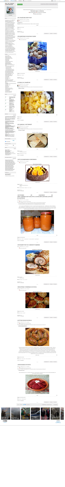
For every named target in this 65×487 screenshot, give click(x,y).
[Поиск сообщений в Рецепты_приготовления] (13, 140)
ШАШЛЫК (6, 86)
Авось (25, 0)
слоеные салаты (7, 51)
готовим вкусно (7, 28)
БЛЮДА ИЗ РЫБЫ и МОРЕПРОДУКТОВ (8, 63)
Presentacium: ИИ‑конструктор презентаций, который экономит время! (9, 122)
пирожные (11, 42)
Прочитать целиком (30, 86)
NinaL (6, 162)
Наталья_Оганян (11, 166)
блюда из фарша (10, 23)
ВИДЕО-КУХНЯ (7, 56)
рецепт (10, 44)
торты (9, 52)
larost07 (8, 163)
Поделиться (55, 33)
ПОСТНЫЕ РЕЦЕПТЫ (8, 91)
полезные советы (8, 43)
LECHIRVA (6, 161)
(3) (13, 108)
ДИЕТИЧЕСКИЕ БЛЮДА (23, 397)
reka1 (6, 164)
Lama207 (9, 161)
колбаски (20, 358)
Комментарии (12, 3)
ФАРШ (6, 85)
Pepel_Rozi (8, 162)
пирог (13, 41)
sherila (8, 164)
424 (45, 404)
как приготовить (10, 35)
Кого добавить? (12, 152)
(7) (14, 111)
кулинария (7, 37)
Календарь (55, 404)
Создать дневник (20, 4)
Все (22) (15, 95)
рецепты (7, 45)
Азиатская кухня (8, 67)
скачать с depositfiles (11, 49)
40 (47, 404)
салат (11, 48)
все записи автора (24, 39)
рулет (23, 279)
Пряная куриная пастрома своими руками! (12, 107)
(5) (13, 102)
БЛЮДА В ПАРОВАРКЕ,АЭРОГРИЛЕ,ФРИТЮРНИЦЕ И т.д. (11, 83)
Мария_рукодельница (8, 154)
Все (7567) (14, 158)
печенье (10, 41)
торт (7, 52)
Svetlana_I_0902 (12, 162)
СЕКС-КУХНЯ (7, 89)
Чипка (9, 168)
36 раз (21, 77)
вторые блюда (7, 27)
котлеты (13, 36)
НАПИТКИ (6, 76)
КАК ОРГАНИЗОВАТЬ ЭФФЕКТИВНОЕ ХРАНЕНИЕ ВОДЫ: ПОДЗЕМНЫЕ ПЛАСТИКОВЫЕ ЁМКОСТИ (10, 126)
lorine (20, 39)
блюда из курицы (8, 21)
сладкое (13, 50)
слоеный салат (11, 51)
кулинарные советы (11, 39)
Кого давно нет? (7, 152)
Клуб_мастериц (13, 153)
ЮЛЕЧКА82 (11, 168)
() (48, 33)
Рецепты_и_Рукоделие (8, 150)
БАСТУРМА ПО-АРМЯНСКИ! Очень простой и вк (12, 101)
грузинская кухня (9, 29)
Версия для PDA (58, 421)
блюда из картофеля (28, 358)
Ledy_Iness (12, 161)
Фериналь (6, 168)
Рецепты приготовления (5, 4)
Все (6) (15, 148)
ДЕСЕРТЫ (21, 184)
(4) (13, 105)
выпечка (12, 27)
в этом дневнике (8, 141)
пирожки (9, 42)
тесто (6, 52)
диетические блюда (11, 30)
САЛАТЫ (6, 60)
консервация (10, 36)
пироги (6, 42)
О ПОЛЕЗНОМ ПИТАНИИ (8, 79)
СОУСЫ (6, 77)
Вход (16, 0)
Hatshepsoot (6, 160)
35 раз (21, 31)
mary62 (13, 163)
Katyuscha (11, 160)
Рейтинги (21, 0)
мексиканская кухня (21, 153)
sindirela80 (10, 164)
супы (14, 51)
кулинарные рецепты (21, 187)
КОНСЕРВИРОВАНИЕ (8, 71)
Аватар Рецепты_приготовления (10, 10)
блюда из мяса (10, 22)
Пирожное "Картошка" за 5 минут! (11, 110)
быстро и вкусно (8, 24)
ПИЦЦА (6, 87)
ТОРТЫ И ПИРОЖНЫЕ (8, 80)
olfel (14, 163)
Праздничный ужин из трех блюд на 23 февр (12, 97)
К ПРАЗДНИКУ (7, 62)
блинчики (26, 187)
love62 (10, 163)
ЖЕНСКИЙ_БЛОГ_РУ (8, 153)
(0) (8, 127)
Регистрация (12, 0)
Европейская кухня (8, 68)
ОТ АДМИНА (7, 90)
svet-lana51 (13, 164)
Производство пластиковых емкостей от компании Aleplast (9, 130)
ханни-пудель (11, 170)
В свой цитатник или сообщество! (37, 86)
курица (12, 40)
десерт (13, 29)
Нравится (51, 33)
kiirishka (6, 163)
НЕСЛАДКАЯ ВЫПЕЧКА (8, 72)
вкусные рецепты (11, 26)
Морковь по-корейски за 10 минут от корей (11, 104)
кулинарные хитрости (8, 40)
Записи (6, 3)
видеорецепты (11, 25)
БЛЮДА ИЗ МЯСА (7, 57)
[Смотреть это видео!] (7, 97)
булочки (13, 23)
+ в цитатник (27, 19)
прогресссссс (12, 169)
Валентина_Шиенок (8, 165)
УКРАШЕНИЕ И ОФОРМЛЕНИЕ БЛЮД (10, 81)
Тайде (12, 167)
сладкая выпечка (8, 50)
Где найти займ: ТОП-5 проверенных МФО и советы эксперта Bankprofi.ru (10, 116)
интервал (9, 169)
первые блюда (7, 41)
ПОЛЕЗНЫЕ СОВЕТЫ (8, 61)
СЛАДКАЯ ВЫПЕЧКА (8, 58)
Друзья (9, 3)
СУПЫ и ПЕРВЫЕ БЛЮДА (8, 73)
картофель (7, 36)
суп (13, 51)
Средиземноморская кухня (9, 69)
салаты (13, 48)
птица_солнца (7, 170)
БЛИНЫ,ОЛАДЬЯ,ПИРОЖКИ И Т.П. (10, 64)
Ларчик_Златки (7, 166)
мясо (14, 40)
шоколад (12, 52)
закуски (6, 32)
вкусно (6, 26)
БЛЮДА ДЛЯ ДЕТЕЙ (8, 75)
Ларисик (12, 165)
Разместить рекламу (58, 422)
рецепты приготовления (9, 46)
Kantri (9, 160)
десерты (7, 30)
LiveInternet (6, 0)
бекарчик (6, 169)
